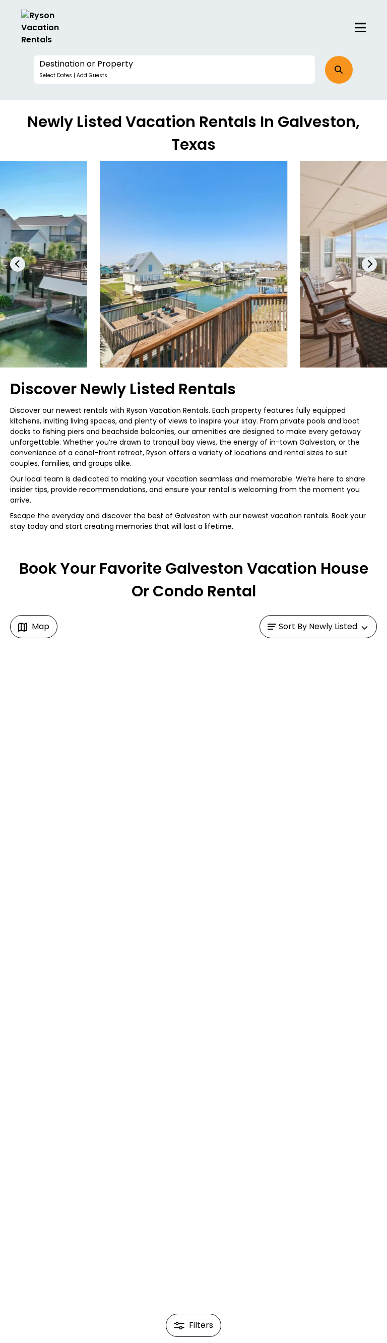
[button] (174, 69)
